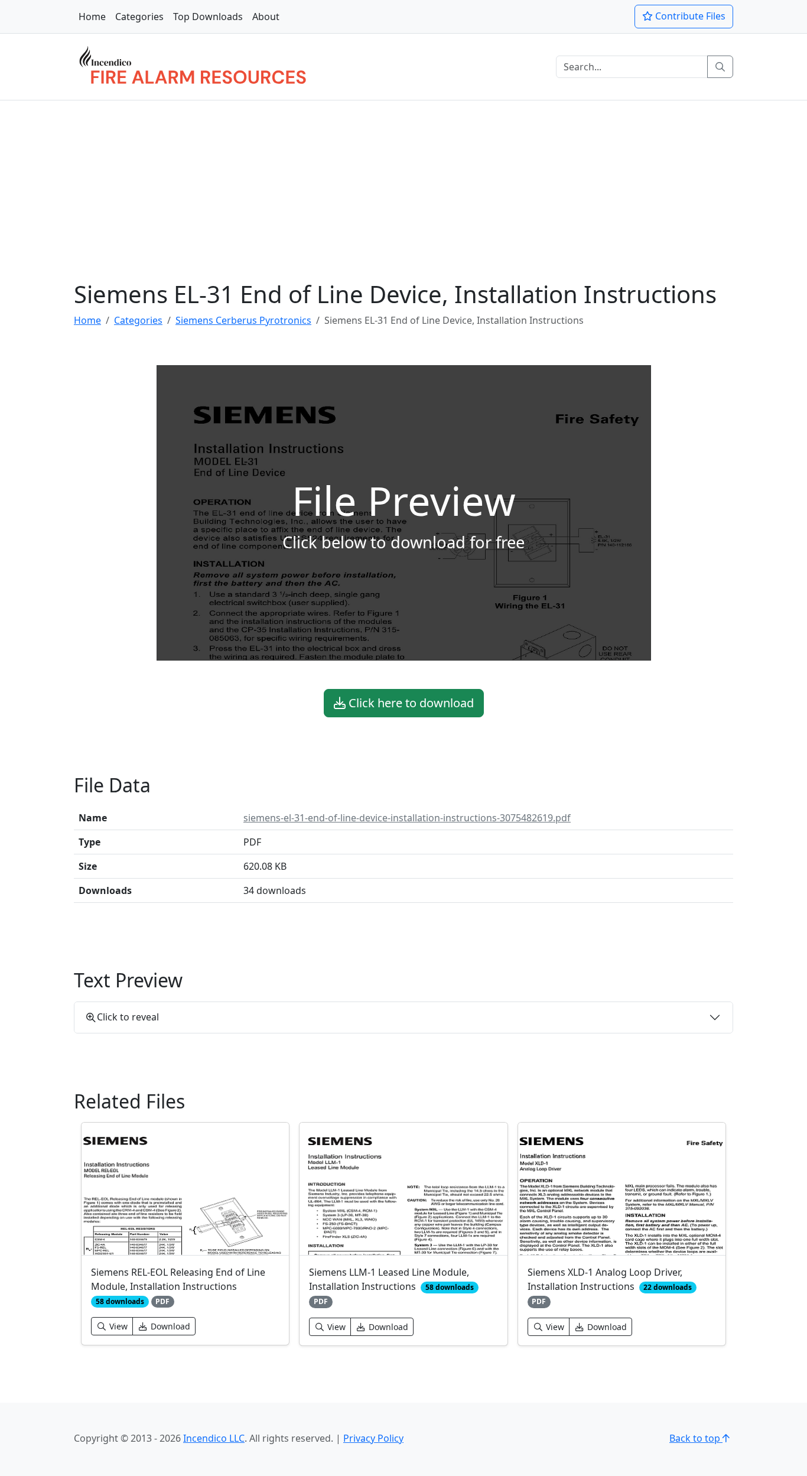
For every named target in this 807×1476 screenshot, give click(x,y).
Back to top (696, 1438)
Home (92, 16)
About (265, 16)
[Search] (720, 67)
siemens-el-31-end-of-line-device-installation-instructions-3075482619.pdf (407, 817)
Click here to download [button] (410, 703)
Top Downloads (208, 16)
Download (169, 1326)
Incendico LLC (214, 1438)
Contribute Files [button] (689, 15)
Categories (139, 16)
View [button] (117, 1326)
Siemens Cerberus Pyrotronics (243, 320)
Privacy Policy (373, 1438)
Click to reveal (128, 1016)
